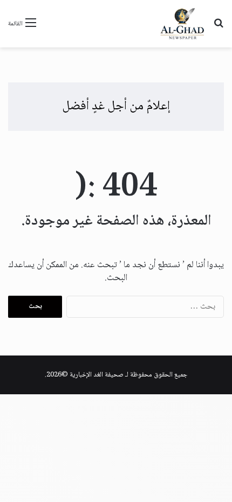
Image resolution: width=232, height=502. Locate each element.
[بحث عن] (218, 28)
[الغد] (182, 24)
